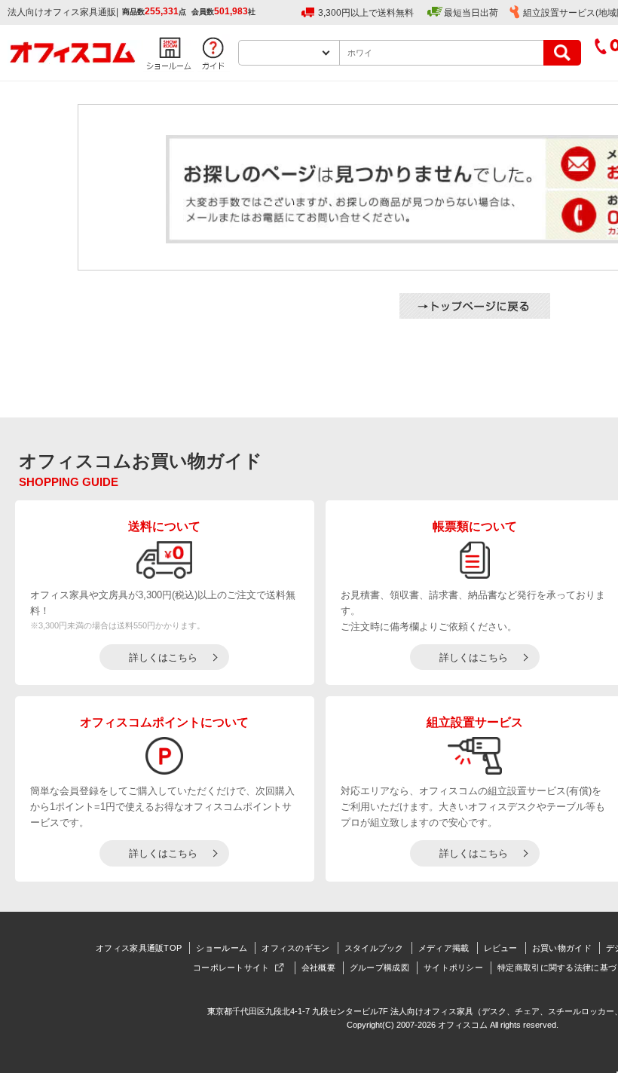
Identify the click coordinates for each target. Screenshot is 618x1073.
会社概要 (318, 967)
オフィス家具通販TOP (139, 947)
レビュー (501, 947)
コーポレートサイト (231, 967)
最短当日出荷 (471, 13)
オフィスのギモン (295, 947)
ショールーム (221, 947)
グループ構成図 (379, 967)
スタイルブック (374, 947)
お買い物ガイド (562, 947)
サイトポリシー (453, 967)
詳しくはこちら (163, 657)
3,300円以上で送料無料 (366, 13)
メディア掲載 (444, 947)
